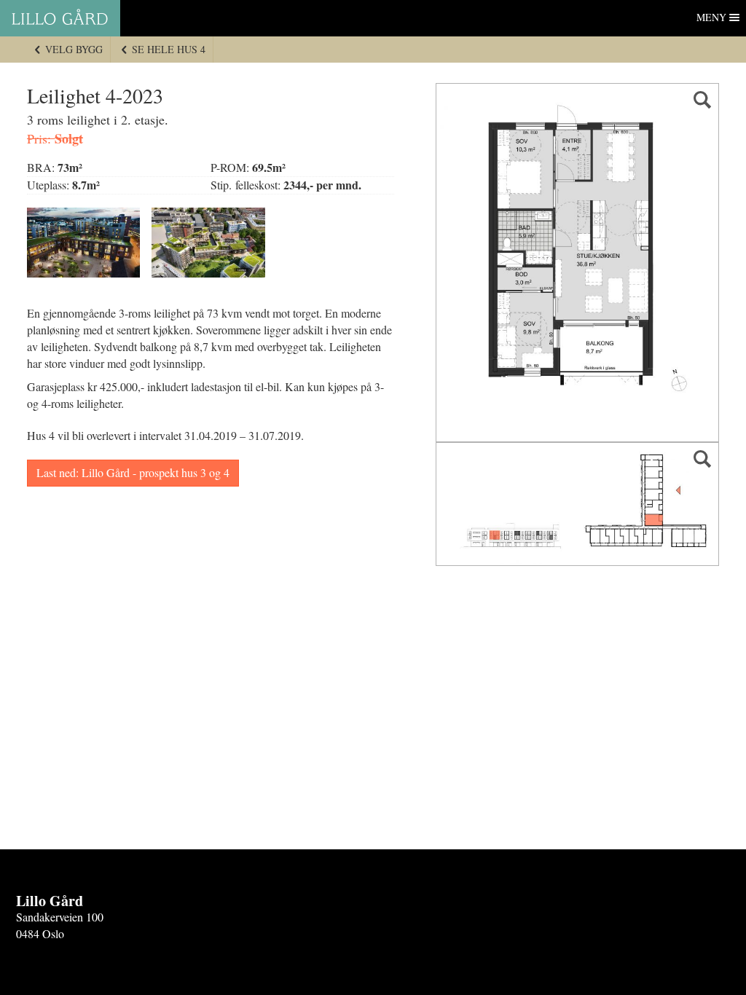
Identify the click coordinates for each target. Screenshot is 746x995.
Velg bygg (72, 49)
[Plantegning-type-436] (578, 262)
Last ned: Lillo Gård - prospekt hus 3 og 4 (132, 472)
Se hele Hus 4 (167, 49)
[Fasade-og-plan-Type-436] (578, 504)
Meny (711, 17)
